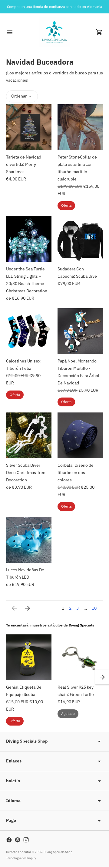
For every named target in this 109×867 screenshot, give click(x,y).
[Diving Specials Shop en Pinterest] (18, 840)
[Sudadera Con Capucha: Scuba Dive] (80, 239)
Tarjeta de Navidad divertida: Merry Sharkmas (23, 164)
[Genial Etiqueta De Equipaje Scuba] (28, 657)
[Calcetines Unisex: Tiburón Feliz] (28, 331)
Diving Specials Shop (58, 852)
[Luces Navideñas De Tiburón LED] (28, 540)
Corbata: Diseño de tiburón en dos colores (76, 472)
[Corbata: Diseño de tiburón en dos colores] (80, 435)
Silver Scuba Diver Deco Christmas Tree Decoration (25, 472)
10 (94, 608)
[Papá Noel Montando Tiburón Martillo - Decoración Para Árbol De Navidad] (80, 331)
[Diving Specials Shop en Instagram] (26, 840)
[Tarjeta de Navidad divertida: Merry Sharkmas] (28, 127)
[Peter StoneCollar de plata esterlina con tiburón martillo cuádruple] (80, 127)
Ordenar (19, 96)
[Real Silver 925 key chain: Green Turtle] (80, 657)
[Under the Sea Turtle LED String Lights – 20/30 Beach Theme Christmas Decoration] (28, 239)
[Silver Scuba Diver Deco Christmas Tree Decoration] (28, 435)
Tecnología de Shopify (21, 858)
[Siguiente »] (27, 608)
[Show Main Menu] (9, 32)
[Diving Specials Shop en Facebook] (9, 840)
